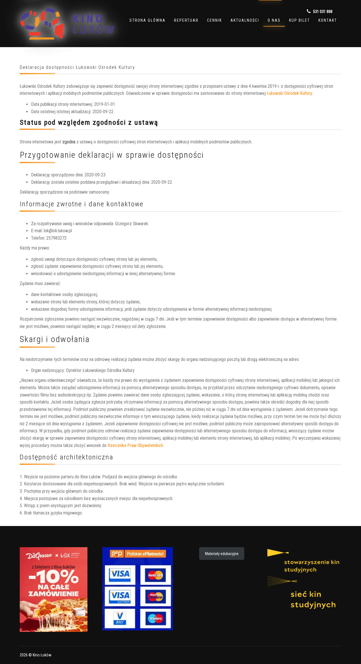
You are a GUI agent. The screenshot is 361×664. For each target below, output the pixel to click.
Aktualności (244, 20)
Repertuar (186, 20)
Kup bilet (299, 20)
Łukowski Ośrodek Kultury (289, 93)
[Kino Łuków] (67, 24)
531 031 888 (322, 11)
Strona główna (147, 20)
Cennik (214, 20)
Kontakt (327, 20)
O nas (274, 20)
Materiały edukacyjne (222, 553)
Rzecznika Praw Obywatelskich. (136, 445)
